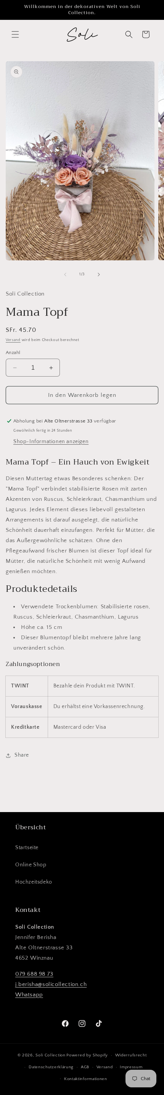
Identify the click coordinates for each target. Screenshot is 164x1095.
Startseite (27, 848)
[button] (15, 34)
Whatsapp (29, 994)
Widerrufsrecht (131, 1055)
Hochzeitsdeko (33, 882)
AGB (85, 1067)
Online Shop (31, 865)
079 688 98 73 (34, 974)
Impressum (131, 1067)
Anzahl (13, 352)
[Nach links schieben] (65, 274)
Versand (13, 340)
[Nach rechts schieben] (98, 274)
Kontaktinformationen (85, 1079)
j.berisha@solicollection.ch (51, 984)
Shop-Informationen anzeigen (50, 442)
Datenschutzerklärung (51, 1067)
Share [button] (21, 755)
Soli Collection (50, 1055)
